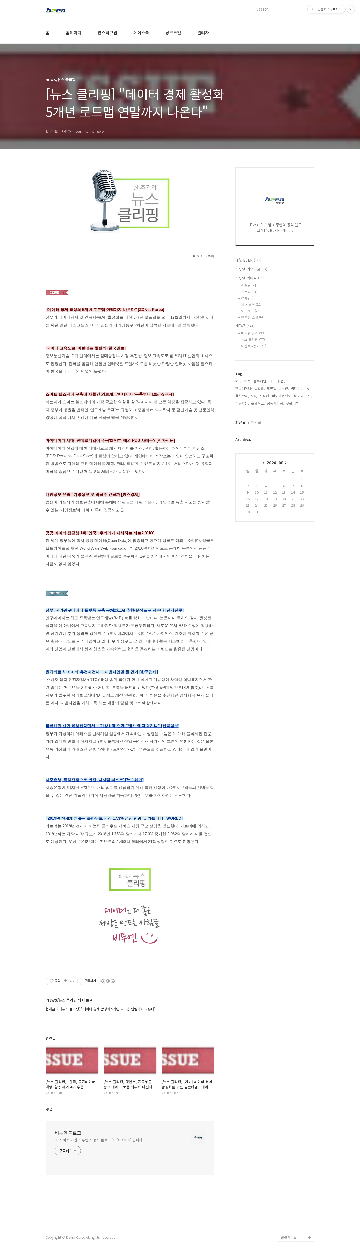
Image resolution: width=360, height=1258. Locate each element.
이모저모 (251, 310)
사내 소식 (251, 304)
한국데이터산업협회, (250, 388)
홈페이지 (73, 32)
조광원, (264, 395)
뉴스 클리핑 (253, 339)
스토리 (249, 291)
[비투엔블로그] (75, 11)
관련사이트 (289, 1237)
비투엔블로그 (68, 1133)
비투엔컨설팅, (282, 395)
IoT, (309, 395)
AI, (309, 388)
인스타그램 (107, 32)
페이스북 (141, 32)
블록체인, (260, 380)
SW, (254, 395)
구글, (289, 403)
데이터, (299, 395)
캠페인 (248, 298)
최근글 (240, 422)
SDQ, (247, 380)
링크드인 (173, 32)
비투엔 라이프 (250, 278)
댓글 (49, 1109)
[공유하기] (65, 981)
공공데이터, (275, 403)
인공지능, (242, 403)
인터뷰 (249, 285)
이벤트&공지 (253, 345)
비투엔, (283, 388)
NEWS (244, 325)
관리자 (203, 32)
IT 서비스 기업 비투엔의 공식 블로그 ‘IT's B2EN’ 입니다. (99, 1139)
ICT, (238, 380)
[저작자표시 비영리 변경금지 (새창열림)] (108, 981)
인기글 (256, 422)
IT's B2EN (248, 260)
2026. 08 (275, 462)
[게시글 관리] (72, 981)
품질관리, (242, 395)
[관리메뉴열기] (351, 9)
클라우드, (258, 403)
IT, (297, 403)
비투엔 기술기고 (251, 269)
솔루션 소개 (252, 317)
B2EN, (271, 388)
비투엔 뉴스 (254, 333)
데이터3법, (277, 380)
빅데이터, (298, 388)
